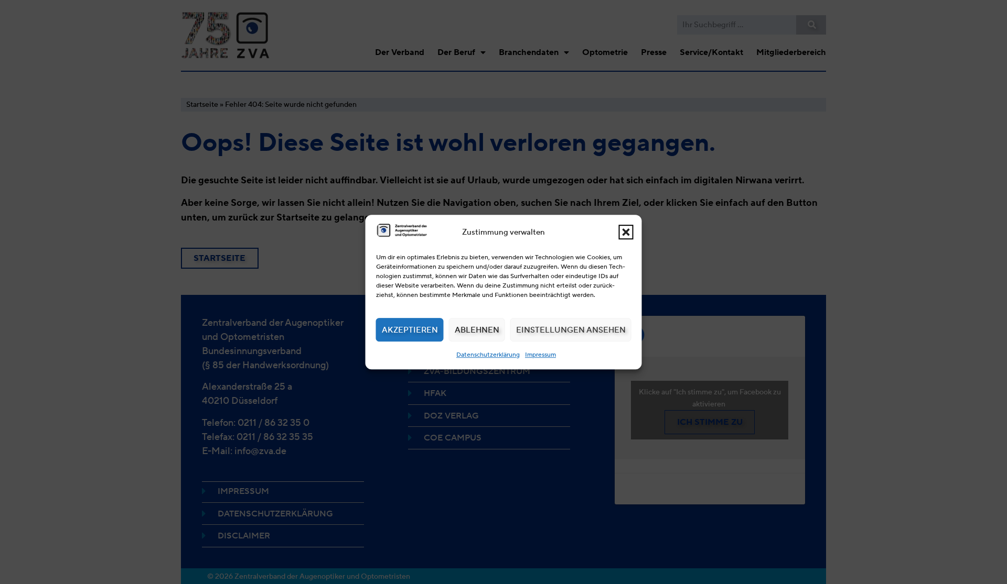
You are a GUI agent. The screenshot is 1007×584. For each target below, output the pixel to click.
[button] (626, 232)
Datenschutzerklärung (488, 354)
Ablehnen (477, 330)
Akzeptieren (410, 330)
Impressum (540, 354)
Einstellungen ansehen (571, 330)
